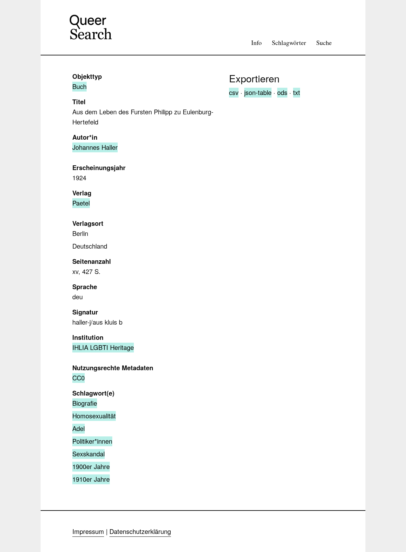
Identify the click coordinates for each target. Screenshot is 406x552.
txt (296, 92)
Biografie (84, 403)
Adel (78, 428)
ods (282, 92)
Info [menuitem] (256, 42)
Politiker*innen (92, 441)
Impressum (88, 531)
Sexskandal (88, 453)
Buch (79, 86)
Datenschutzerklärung (140, 531)
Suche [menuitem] (324, 42)
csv (234, 92)
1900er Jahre (91, 466)
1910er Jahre (91, 479)
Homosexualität (94, 415)
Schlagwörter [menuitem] (289, 42)
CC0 (78, 377)
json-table (258, 92)
